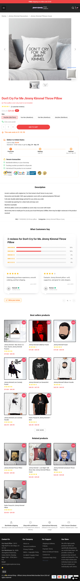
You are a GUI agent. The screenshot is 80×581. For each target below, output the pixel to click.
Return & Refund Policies (50, 552)
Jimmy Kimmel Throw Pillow (13, 468)
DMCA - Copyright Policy (31, 552)
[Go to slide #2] (45, 85)
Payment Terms (48, 549)
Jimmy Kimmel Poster (61, 345)
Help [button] (76, 578)
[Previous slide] (5, 49)
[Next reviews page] (74, 300)
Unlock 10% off (4, 572)
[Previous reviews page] (64, 300)
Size (3, 114)
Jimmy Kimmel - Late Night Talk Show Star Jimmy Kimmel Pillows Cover (39, 470)
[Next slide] (75, 49)
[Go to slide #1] (35, 85)
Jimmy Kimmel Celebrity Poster (39, 345)
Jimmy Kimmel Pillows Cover (41, 16)
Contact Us (46, 555)
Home (4, 16)
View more (40, 430)
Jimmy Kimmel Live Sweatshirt (39, 382)
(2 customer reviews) (17, 106)
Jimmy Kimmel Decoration (18, 16)
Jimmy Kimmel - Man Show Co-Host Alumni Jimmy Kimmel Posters (14, 347)
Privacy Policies (28, 549)
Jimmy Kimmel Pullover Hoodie (64, 382)
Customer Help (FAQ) (49, 557)
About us (26, 543)
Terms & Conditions (29, 546)
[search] (73, 8)
